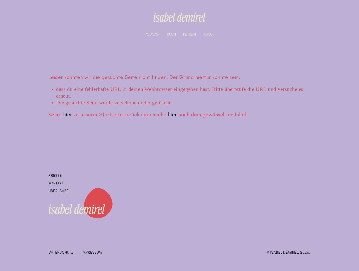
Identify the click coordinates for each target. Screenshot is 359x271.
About (209, 34)
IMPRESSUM (92, 252)
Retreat (189, 34)
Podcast (152, 34)
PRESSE (55, 175)
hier (67, 114)
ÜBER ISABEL (59, 191)
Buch (171, 34)
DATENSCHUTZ (61, 252)
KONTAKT (56, 183)
